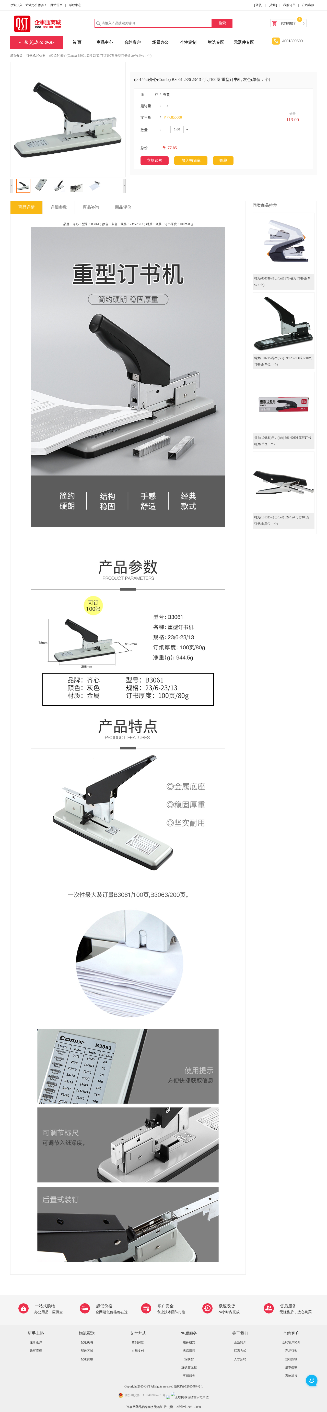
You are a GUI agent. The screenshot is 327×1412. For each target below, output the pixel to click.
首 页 (76, 42)
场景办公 (160, 42)
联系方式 (240, 1351)
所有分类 (16, 55)
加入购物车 (191, 161)
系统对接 (291, 1376)
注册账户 (36, 1342)
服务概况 (189, 1342)
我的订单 (289, 5)
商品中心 (105, 42)
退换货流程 (189, 1367)
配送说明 (87, 1342)
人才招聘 (240, 1359)
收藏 (223, 161)
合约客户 (132, 42)
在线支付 (138, 1351)
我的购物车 (288, 23)
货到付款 (138, 1342)
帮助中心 (75, 5)
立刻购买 (154, 161)
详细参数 (59, 207)
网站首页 (56, 5)
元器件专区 (244, 42)
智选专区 (216, 42)
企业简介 (240, 1342)
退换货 (189, 1359)
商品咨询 (91, 207)
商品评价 (123, 207)
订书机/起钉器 (35, 55)
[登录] (258, 5)
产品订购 (291, 1351)
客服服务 (189, 1376)
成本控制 (291, 1367)
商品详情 (26, 207)
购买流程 (36, 1351)
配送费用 (87, 1359)
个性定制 (188, 42)
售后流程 (189, 1351)
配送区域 (87, 1351)
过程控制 (291, 1359)
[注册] (273, 5)
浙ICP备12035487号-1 (188, 1386)
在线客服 (308, 5)
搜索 (222, 23)
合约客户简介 (291, 1342)
